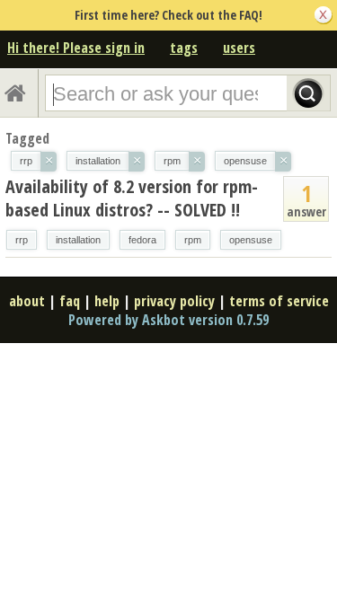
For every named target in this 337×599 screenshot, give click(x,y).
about (27, 301)
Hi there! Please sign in (76, 47)
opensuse (250, 239)
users (239, 47)
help (107, 301)
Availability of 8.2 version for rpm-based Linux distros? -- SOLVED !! (131, 198)
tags (184, 47)
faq (69, 301)
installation (78, 239)
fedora (142, 239)
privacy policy (174, 301)
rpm (192, 239)
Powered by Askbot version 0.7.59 (168, 320)
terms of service (279, 301)
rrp (21, 239)
